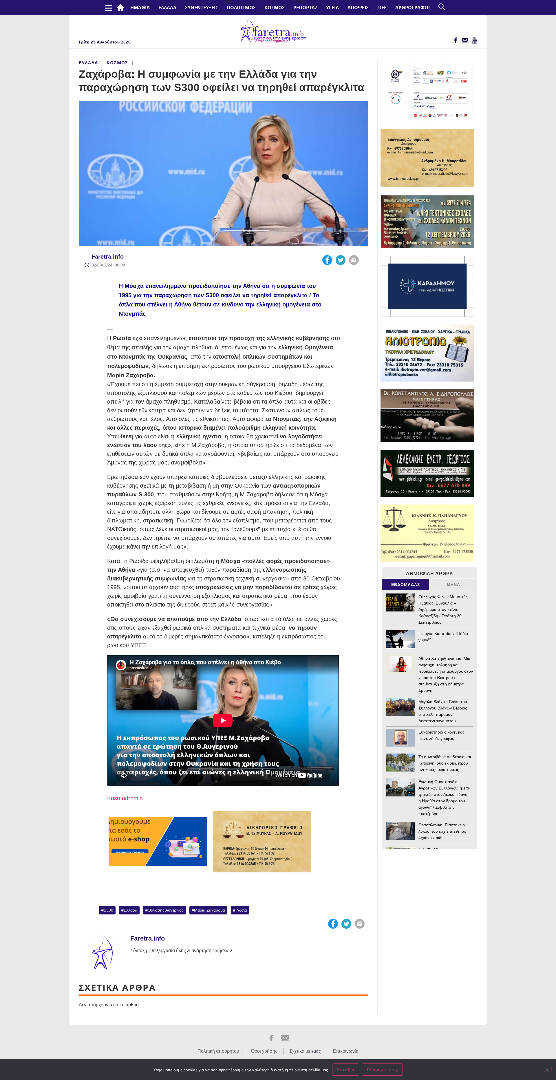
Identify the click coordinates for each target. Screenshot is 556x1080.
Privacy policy (382, 1069)
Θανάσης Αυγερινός (166, 910)
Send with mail (354, 260)
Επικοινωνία (346, 1051)
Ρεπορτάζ (305, 7)
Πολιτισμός (241, 7)
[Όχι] (547, 1069)
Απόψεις (358, 7)
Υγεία (332, 7)
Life (382, 7)
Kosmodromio (125, 798)
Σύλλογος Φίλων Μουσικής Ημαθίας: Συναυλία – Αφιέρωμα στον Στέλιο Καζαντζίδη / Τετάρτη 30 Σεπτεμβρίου (443, 609)
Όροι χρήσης (264, 1051)
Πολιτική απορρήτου (218, 1051)
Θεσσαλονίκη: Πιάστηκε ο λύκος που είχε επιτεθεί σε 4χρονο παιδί (442, 831)
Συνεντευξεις (201, 7)
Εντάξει (345, 1069)
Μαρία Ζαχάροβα (209, 910)
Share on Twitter (340, 260)
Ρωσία (241, 910)
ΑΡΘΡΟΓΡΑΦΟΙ (412, 7)
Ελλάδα (167, 7)
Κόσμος (274, 7)
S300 (108, 910)
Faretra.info (108, 256)
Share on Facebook (327, 260)
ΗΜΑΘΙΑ (140, 7)
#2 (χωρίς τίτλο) (121, 7)
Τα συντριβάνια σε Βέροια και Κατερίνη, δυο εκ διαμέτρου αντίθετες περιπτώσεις (444, 763)
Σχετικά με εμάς (305, 1051)
